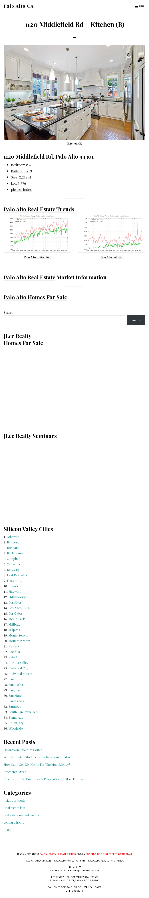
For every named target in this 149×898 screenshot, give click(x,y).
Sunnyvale (16, 717)
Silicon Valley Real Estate (83, 877)
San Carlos (16, 684)
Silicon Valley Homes (88, 887)
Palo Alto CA (19, 6)
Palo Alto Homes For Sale (35, 297)
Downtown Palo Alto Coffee (23, 750)
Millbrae (14, 624)
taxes (7, 830)
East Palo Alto (17, 575)
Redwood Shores (21, 674)
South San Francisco (23, 712)
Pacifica (14, 652)
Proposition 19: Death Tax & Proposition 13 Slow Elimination (46, 779)
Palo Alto (15, 657)
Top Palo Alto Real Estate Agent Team (109, 854)
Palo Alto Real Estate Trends (39, 209)
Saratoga (15, 706)
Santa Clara (17, 701)
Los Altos (15, 602)
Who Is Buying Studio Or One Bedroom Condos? (38, 757)
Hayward (15, 591)
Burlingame (15, 553)
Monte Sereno (18, 635)
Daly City (13, 570)
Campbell (13, 559)
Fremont (15, 586)
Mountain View (19, 641)
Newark (14, 646)
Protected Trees (15, 772)
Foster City (14, 580)
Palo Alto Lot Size (111, 257)
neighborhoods (14, 800)
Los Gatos (16, 613)
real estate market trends (21, 815)
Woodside (16, 728)
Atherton (13, 537)
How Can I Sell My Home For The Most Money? (37, 764)
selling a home (14, 822)
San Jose (15, 690)
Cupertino (14, 564)
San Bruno (16, 679)
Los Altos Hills (19, 608)
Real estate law (14, 808)
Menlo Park (17, 619)
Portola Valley (18, 663)
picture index (21, 189)
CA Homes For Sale (59, 887)
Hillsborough (18, 597)
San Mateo (16, 695)
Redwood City (18, 668)
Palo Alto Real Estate (29, 277)
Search (8, 312)
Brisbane (13, 548)
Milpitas (14, 630)
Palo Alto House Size (37, 257)
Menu (142, 6)
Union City (16, 723)
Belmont (13, 542)
